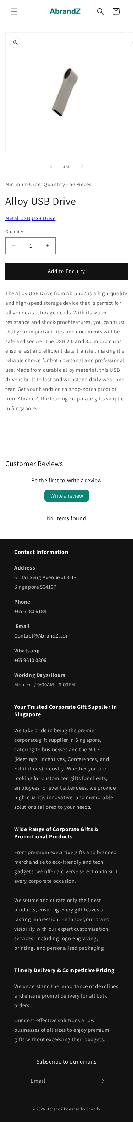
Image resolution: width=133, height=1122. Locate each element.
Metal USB (17, 218)
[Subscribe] (102, 1081)
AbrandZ (55, 1108)
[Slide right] (82, 166)
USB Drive (43, 218)
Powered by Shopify (82, 1108)
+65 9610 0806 (30, 660)
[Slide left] (51, 166)
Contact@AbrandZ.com (42, 635)
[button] (14, 11)
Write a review (66, 495)
